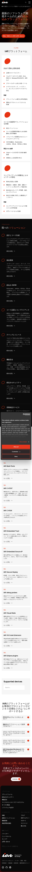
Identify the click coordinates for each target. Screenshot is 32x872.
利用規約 (4, 863)
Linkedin (10, 867)
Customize (15, 451)
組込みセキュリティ (8, 797)
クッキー (17, 860)
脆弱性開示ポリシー (25, 863)
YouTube (3, 867)
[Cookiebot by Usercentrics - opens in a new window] (23, 414)
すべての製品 (6, 805)
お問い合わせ (6, 841)
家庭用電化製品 (6, 823)
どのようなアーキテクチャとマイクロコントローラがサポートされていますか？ (14, 733)
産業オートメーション (8, 818)
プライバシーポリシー (7, 860)
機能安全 (4, 800)
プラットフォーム (7, 794)
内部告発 (16, 863)
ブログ (23, 815)
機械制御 (4, 820)
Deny (16, 456)
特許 (25, 860)
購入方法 (23, 826)
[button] (26, 2)
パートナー (5, 834)
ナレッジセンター (25, 812)
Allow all (16, 446)
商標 (22, 860)
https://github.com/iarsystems (7, 867)
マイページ (24, 823)
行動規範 (10, 863)
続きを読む (10, 251)
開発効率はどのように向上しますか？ (13, 718)
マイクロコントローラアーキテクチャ (13, 802)
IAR (3, 6)
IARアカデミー (25, 818)
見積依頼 (14, 779)
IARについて (5, 830)
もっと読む (7, 478)
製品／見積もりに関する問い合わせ (13, 36)
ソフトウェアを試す (8, 807)
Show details (23, 441)
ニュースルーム (6, 836)
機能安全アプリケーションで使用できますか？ (14, 725)
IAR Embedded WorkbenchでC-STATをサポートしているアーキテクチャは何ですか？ (14, 751)
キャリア (4, 839)
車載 (3, 815)
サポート (23, 820)
